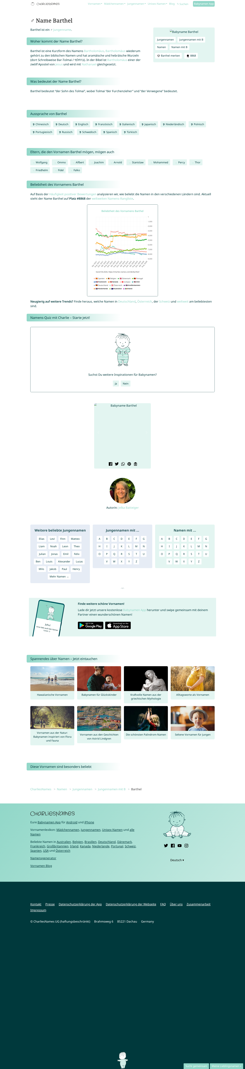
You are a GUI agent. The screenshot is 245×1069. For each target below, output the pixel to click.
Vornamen (94, 3)
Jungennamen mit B (191, 39)
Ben (38, 561)
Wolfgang (41, 162)
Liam (42, 546)
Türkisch (131, 132)
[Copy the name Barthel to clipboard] (135, 464)
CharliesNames (40, 789)
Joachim (99, 162)
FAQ (163, 904)
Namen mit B (179, 47)
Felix (77, 554)
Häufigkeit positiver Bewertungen (72, 194)
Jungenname (62, 30)
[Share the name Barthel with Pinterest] (129, 464)
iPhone (89, 822)
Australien (64, 842)
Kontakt (35, 904)
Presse (50, 904)
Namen (161, 47)
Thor (197, 162)
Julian (42, 554)
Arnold (118, 162)
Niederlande (100, 846)
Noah (53, 546)
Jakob (53, 569)
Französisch (104, 124)
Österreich (144, 301)
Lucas (79, 561)
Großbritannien (57, 846)
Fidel (61, 170)
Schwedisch (89, 132)
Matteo (75, 538)
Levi (52, 538)
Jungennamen (135, 3)
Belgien (77, 842)
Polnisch (198, 124)
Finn (62, 538)
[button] (98, 432)
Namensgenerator (43, 858)
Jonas (54, 554)
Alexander (64, 561)
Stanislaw (137, 162)
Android (71, 822)
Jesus (59, 64)
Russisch (66, 132)
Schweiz (164, 301)
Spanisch (111, 132)
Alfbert (80, 162)
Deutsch (63, 124)
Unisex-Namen (157, 3)
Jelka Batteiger (128, 508)
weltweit (183, 301)
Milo (41, 569)
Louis (49, 561)
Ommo (61, 162)
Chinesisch (42, 124)
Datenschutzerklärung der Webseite (131, 904)
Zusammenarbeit (199, 904)
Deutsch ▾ (177, 860)
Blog (172, 3)
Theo (77, 546)
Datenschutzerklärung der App (80, 904)
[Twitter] (165, 845)
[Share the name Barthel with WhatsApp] (122, 464)
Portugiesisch (43, 132)
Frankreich (37, 846)
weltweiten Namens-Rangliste (112, 198)
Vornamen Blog (41, 866)
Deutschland (127, 301)
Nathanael (89, 64)
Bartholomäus (94, 51)
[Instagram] (186, 845)
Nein (125, 383)
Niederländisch (174, 124)
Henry (76, 569)
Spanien (36, 851)
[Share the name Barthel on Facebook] (110, 464)
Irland (74, 846)
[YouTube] (179, 845)
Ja (116, 383)
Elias (41, 538)
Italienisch (128, 124)
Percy (181, 162)
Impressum (38, 910)
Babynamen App (204, 3)
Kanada (85, 846)
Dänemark (124, 842)
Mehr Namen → (59, 576)
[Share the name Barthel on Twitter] (116, 464)
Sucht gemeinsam (196, 1066)
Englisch (82, 124)
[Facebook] (172, 845)
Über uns (176, 904)
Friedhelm (42, 170)
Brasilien (91, 842)
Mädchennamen (114, 3)
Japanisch (150, 124)
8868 (193, 55)
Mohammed (160, 162)
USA (46, 851)
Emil (65, 554)
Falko (77, 170)
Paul (64, 569)
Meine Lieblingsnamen (225, 1066)
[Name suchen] (178, 4)
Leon (65, 546)
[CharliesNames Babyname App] (45, 4)
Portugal (117, 846)
